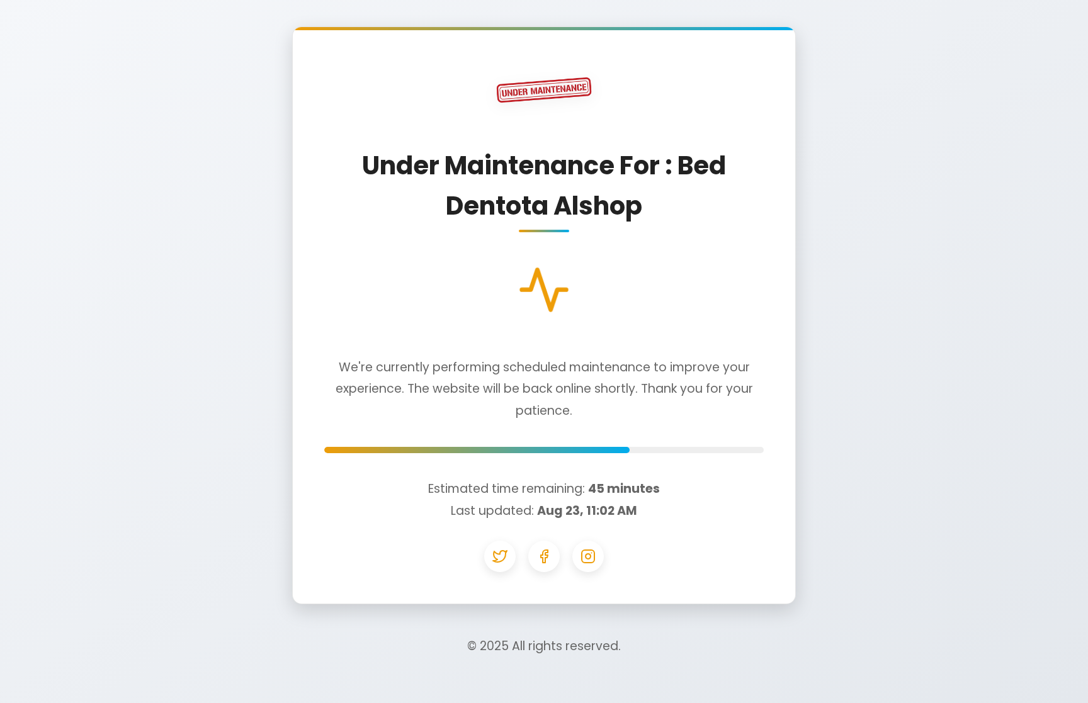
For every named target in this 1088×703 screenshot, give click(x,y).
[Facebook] (544, 556)
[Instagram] (588, 556)
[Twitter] (500, 556)
